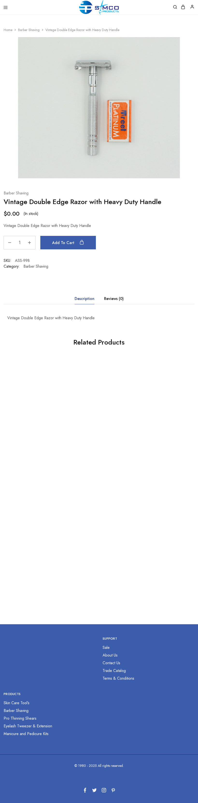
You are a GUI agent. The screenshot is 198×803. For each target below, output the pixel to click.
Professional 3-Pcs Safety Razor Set (33, 441)
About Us (110, 655)
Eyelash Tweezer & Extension (28, 726)
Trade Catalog (114, 670)
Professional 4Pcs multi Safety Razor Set (160, 441)
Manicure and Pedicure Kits (26, 734)
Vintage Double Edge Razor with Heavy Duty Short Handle (160, 558)
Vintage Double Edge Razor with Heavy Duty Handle (97, 441)
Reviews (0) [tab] (114, 298)
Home (8, 29)
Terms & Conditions (118, 678)
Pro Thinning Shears (20, 718)
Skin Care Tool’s (16, 703)
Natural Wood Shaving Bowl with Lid (33, 558)
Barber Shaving (29, 29)
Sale (106, 647)
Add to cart (64, 243)
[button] (33, 462)
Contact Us (111, 663)
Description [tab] (84, 298)
